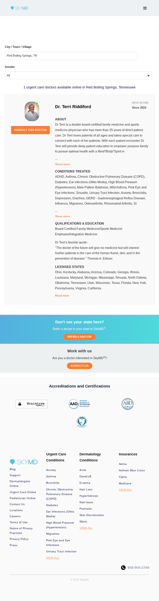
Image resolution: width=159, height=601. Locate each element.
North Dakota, (137, 277)
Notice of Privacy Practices (21, 531)
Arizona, (97, 272)
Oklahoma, (63, 282)
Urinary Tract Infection (61, 551)
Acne (83, 470)
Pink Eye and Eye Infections (58, 543)
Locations (16, 510)
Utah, (91, 282)
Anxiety (51, 470)
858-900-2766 (137, 568)
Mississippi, (107, 277)
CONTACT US (79, 365)
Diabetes (52, 505)
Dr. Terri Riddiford (73, 106)
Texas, (116, 282)
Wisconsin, (103, 282)
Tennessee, (79, 282)
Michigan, (92, 277)
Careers (15, 516)
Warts (83, 521)
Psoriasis (86, 508)
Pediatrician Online (23, 498)
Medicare (125, 483)
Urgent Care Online (23, 492)
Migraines (53, 533)
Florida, (126, 282)
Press (13, 545)
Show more (62, 164)
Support (15, 475)
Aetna (123, 463)
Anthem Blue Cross (132, 470)
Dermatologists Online (20, 483)
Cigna (123, 476)
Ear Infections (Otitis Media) (60, 514)
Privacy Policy (19, 539)
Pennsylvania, (65, 288)
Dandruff (85, 476)
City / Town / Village (18, 46)
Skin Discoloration (92, 515)
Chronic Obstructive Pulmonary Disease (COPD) (59, 494)
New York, (139, 282)
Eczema (85, 482)
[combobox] (78, 75)
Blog (13, 469)
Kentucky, (70, 272)
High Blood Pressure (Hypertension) (60, 525)
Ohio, (59, 272)
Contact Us (17, 504)
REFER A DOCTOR (79, 336)
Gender (10, 66)
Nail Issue (86, 502)
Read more (62, 295)
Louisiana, (62, 277)
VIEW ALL (53, 557)
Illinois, (135, 272)
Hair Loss (86, 489)
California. (95, 288)
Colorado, (110, 272)
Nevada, (122, 277)
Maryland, (77, 277)
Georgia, (124, 272)
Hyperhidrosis (89, 495)
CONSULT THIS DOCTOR (30, 129)
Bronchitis (53, 482)
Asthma (51, 476)
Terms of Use (19, 522)
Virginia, (81, 288)
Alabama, (84, 272)
